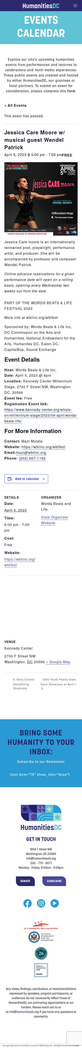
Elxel (77, 1045)
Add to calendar (27, 478)
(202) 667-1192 (32, 458)
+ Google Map (58, 661)
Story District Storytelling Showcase (23, 683)
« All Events (15, 105)
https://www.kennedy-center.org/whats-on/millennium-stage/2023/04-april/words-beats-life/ (40, 415)
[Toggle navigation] (77, 5)
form (71, 91)
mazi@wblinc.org (31, 452)
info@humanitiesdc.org (24, 1012)
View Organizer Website (54, 520)
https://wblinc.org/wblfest (43, 446)
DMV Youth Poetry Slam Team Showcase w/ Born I (58, 681)
